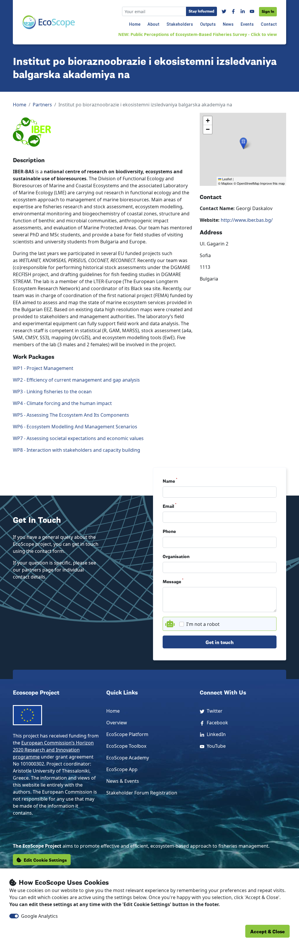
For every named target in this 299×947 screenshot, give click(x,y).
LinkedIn (215, 734)
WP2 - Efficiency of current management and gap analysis (76, 380)
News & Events (122, 781)
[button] (243, 143)
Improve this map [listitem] (272, 183)
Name (170, 480)
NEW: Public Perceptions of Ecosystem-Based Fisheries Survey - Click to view (197, 34)
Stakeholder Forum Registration (141, 793)
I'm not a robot (203, 624)
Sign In (268, 11)
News (228, 24)
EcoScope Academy (127, 757)
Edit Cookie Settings (45, 859)
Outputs (208, 24)
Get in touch (220, 641)
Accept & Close (267, 931)
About (153, 24)
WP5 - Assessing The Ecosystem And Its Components (71, 415)
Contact (269, 24)
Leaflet (226, 178)
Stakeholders (179, 24)
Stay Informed (201, 11)
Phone (169, 530)
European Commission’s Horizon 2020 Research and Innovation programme (53, 750)
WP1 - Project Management (43, 368)
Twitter (213, 711)
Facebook (216, 722)
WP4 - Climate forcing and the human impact (62, 403)
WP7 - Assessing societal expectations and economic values (78, 438)
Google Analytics (39, 916)
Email (169, 505)
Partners (42, 104)
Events (247, 24)
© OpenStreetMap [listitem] (246, 183)
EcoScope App (122, 769)
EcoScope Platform (127, 734)
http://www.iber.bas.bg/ (247, 220)
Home (134, 24)
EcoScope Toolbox (126, 746)
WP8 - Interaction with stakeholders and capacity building (76, 450)
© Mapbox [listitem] (225, 183)
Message (173, 581)
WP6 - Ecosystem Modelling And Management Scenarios (75, 426)
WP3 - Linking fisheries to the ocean (52, 391)
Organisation (176, 556)
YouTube (215, 746)
